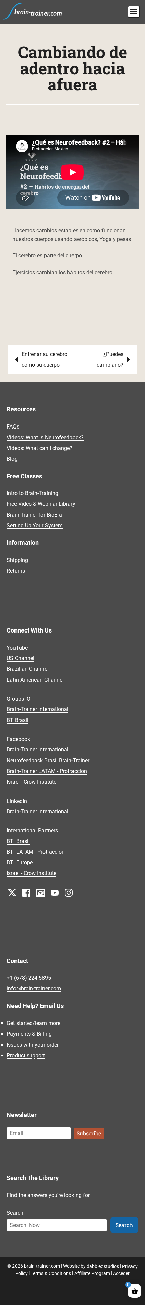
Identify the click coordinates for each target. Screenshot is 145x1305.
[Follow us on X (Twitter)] (12, 892)
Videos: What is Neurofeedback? (45, 437)
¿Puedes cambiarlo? (110, 359)
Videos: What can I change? (39, 448)
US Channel (20, 658)
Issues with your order (33, 1045)
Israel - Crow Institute (31, 782)
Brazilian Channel (28, 669)
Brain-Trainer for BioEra (34, 515)
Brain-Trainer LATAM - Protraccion (47, 771)
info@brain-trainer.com (34, 988)
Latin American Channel (35, 680)
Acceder (121, 1273)
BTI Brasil (18, 841)
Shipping (17, 560)
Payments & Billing (29, 1034)
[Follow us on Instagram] (68, 892)
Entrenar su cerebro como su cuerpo (44, 359)
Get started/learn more (33, 1023)
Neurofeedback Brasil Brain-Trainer (48, 761)
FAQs (13, 426)
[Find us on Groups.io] (40, 892)
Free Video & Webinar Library (41, 504)
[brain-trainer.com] (32, 10)
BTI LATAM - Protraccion (36, 852)
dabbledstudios (103, 1266)
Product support (26, 1055)
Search (15, 1213)
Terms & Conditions (51, 1273)
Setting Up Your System (35, 525)
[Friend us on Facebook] (26, 892)
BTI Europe (20, 863)
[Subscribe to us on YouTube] (54, 892)
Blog (12, 459)
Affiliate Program (92, 1273)
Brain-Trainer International (37, 709)
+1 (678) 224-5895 (29, 978)
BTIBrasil (17, 720)
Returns (16, 571)
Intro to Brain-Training (32, 493)
